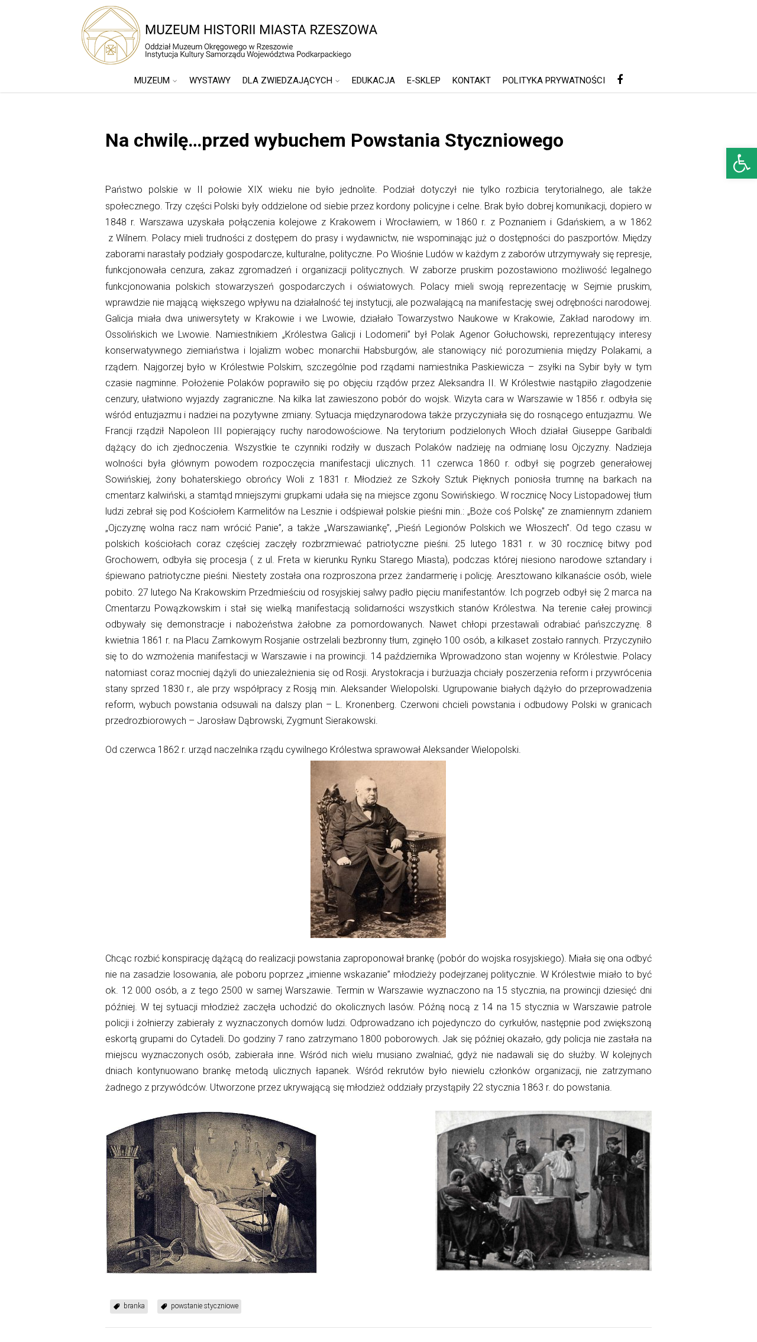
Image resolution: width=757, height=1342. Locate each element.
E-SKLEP (424, 80)
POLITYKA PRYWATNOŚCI (554, 80)
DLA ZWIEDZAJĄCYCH (287, 80)
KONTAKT (471, 80)
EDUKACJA (373, 80)
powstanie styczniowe (204, 1306)
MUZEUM (152, 80)
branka (134, 1306)
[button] (741, 163)
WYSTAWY (210, 80)
